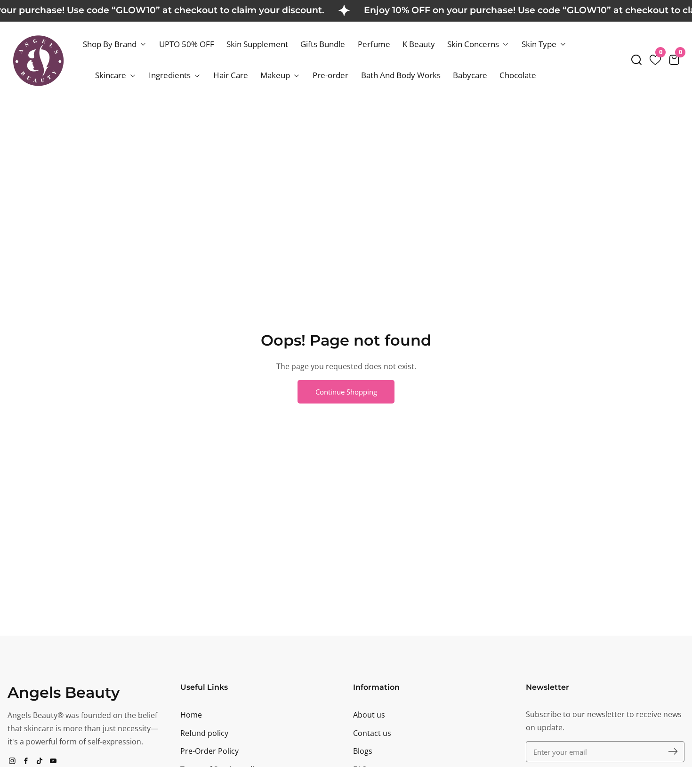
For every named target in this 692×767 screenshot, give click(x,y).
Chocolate (517, 75)
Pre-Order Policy (209, 751)
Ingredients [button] (171, 75)
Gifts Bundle (322, 44)
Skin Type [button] (540, 44)
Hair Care (230, 75)
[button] (636, 59)
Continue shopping (346, 391)
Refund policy (204, 733)
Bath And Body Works (401, 75)
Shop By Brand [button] (110, 44)
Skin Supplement (257, 44)
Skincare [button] (111, 75)
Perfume (374, 44)
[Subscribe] (673, 751)
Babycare (470, 75)
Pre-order (330, 75)
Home (191, 715)
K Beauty (418, 44)
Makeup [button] (276, 75)
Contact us (372, 733)
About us (369, 715)
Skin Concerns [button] (474, 44)
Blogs (362, 751)
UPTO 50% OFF (186, 44)
